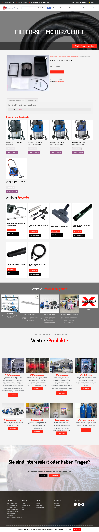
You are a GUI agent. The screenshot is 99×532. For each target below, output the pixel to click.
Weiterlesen (11, 148)
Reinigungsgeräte (62, 56)
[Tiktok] (82, 504)
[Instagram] (79, 504)
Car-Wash (89, 314)
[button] (57, 71)
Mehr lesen (68, 529)
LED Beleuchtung (10, 314)
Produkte (62, 7)
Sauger (68, 56)
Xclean (69, 309)
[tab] (16, 100)
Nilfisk (20, 109)
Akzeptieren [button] (77, 529)
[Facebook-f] (75, 504)
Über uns (85, 7)
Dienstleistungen (74, 7)
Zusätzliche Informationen (16, 100)
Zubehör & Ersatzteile (75, 56)
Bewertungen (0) (31, 100)
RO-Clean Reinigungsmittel (49, 314)
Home (55, 7)
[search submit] (49, 8)
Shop (94, 7)
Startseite (52, 56)
